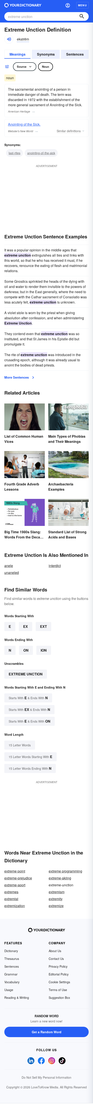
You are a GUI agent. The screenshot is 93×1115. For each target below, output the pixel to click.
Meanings (18, 54)
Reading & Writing (16, 997)
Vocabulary (11, 982)
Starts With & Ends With (28, 697)
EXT (43, 626)
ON (26, 650)
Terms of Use (58, 990)
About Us (55, 951)
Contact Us (56, 958)
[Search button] (81, 16)
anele (8, 565)
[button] (67, 5)
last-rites (14, 153)
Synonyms (46, 54)
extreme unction (26, 674)
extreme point (14, 871)
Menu (82, 5)
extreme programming (65, 871)
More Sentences (16, 377)
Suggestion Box (59, 997)
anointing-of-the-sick (41, 153)
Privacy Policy (58, 966)
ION (44, 650)
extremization (14, 905)
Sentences (75, 54)
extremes (11, 891)
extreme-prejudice (18, 878)
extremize (56, 905)
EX (25, 626)
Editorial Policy (59, 974)
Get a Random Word (46, 1032)
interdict (55, 565)
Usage (8, 990)
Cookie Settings (59, 982)
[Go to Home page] (22, 5)
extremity (56, 898)
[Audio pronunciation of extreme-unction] (8, 39)
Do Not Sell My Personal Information (46, 1077)
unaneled (11, 572)
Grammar (11, 974)
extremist (11, 898)
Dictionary (11, 951)
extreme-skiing (60, 878)
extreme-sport (14, 884)
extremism (56, 891)
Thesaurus (11, 958)
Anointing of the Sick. (24, 124)
